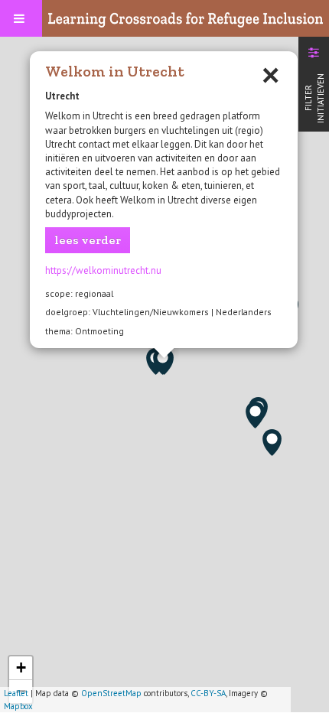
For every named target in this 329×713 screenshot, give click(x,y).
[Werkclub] (255, 415)
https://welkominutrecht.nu (103, 270)
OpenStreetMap (111, 693)
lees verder (87, 240)
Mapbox (18, 706)
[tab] (313, 83)
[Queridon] (272, 442)
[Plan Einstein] (162, 361)
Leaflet (16, 693)
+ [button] (21, 667)
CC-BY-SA (208, 693)
